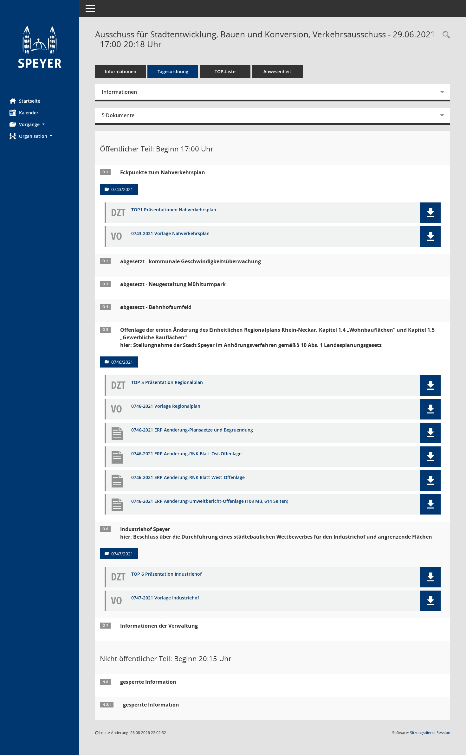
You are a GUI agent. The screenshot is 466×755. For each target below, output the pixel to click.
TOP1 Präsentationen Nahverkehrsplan (173, 210)
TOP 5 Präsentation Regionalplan (167, 382)
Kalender (28, 113)
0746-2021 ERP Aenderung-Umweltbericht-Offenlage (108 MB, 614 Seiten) (209, 501)
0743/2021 (122, 189)
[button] (39, 124)
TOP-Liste (225, 71)
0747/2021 (122, 554)
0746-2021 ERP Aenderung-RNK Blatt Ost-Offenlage (186, 454)
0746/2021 (122, 362)
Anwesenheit (277, 71)
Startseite (29, 101)
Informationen (120, 71)
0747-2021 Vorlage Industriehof (165, 598)
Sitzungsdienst (430, 732)
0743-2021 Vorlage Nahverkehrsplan (170, 233)
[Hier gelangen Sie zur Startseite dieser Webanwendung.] (39, 46)
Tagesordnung (173, 71)
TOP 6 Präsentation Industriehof (166, 574)
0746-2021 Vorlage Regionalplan (165, 406)
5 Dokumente (118, 115)
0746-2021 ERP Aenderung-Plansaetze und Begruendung (192, 430)
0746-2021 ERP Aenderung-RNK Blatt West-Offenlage (188, 477)
